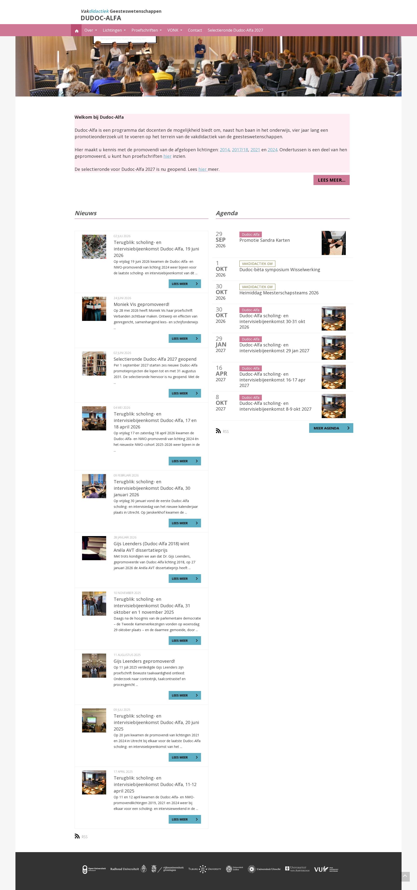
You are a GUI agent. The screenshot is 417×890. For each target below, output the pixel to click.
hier (167, 156)
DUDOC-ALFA (101, 18)
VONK (173, 30)
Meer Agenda (326, 428)
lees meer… (331, 180)
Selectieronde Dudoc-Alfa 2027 (235, 30)
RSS (85, 837)
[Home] (76, 30)
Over (89, 30)
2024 (272, 149)
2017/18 (240, 149)
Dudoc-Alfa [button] (250, 234)
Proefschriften (145, 30)
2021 (255, 149)
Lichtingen (113, 30)
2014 (224, 149)
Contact (195, 30)
